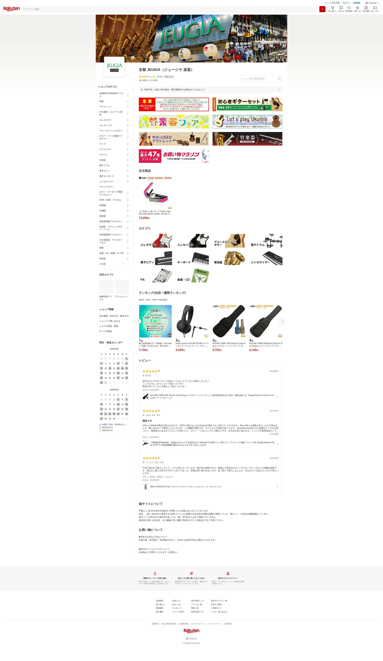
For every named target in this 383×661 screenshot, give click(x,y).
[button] (372, 10)
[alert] (210, 97)
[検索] (322, 17)
